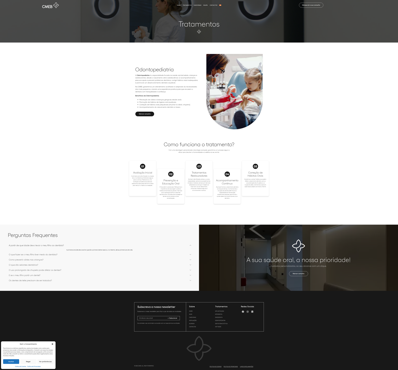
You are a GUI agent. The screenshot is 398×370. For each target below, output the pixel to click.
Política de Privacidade (34, 366)
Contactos (213, 5)
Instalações (193, 320)
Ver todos (218, 326)
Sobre (179, 5)
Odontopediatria (220, 320)
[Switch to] (220, 5)
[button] (52, 344)
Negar (28, 362)
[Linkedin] (252, 312)
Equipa (205, 5)
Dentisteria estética (221, 323)
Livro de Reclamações (246, 366)
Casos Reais (197, 5)
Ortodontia (218, 314)
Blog (190, 314)
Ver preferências (45, 362)
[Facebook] (243, 312)
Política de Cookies (20, 366)
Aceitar (11, 362)
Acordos (191, 323)
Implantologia (219, 311)
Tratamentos (187, 5)
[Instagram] (248, 312)
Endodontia (218, 317)
